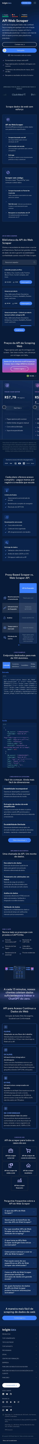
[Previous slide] (4, 407)
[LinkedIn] (3, 1394)
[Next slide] (35, 407)
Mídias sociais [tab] (33, 665)
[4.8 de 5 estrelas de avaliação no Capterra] (24, 15)
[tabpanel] (19, 719)
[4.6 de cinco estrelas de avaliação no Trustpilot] (5, 15)
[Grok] (18, 1402)
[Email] (7, 1410)
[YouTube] (7, 1394)
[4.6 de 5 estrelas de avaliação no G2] (15, 15)
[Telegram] (11, 1410)
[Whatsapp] (3, 1410)
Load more (19, 330)
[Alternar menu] (35, 3)
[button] (11, 1385)
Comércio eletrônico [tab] (15, 665)
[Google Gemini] (11, 1402)
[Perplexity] (7, 1402)
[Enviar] (34, 262)
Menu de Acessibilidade (10, 1440)
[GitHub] (11, 1394)
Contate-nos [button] (26, 3)
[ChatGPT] (3, 1402)
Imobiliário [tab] (24, 665)
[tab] (18, 644)
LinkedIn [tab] (6, 665)
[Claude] (14, 1402)
